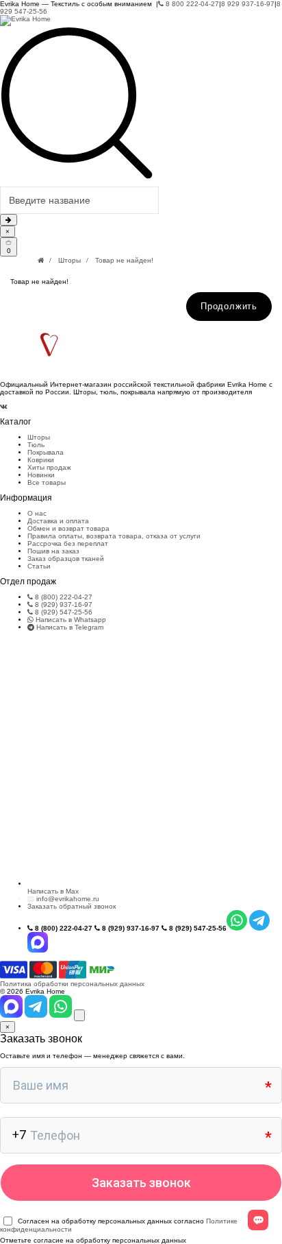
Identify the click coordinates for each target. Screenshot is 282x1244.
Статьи (39, 566)
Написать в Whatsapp (70, 619)
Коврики (40, 460)
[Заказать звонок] (79, 1015)
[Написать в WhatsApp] (61, 1015)
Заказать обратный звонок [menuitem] (71, 906)
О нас (37, 513)
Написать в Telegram (68, 627)
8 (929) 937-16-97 (62, 604)
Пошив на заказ (53, 551)
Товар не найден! (124, 260)
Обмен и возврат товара (68, 528)
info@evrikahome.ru (67, 898)
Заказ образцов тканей (65, 558)
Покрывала (45, 452)
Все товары (46, 482)
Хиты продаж (49, 467)
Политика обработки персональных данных (72, 984)
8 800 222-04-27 (191, 4)
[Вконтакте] (4, 406)
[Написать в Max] (12, 1015)
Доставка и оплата (58, 521)
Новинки (41, 475)
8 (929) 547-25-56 (62, 612)
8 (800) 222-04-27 (62, 597)
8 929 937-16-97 (247, 4)
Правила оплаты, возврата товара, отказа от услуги (114, 536)
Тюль (35, 444)
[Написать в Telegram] (37, 1015)
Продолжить (229, 306)
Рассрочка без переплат (67, 543)
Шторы (69, 260)
